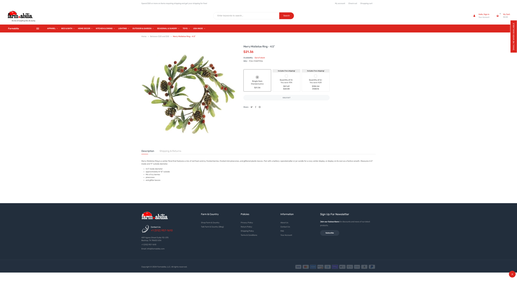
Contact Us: (156, 227)
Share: (246, 107)
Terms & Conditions (249, 235)
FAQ (282, 231)
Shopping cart (366, 3)
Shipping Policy (247, 231)
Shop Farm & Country (210, 222)
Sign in (486, 14)
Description (147, 151)
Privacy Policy (247, 222)
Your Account (483, 17)
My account (340, 3)
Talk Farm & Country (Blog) (212, 227)
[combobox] (246, 15)
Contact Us (285, 227)
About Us (284, 222)
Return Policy (246, 227)
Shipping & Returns (170, 151)
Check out (352, 3)
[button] (513, 36)
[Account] (474, 16)
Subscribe (330, 233)
